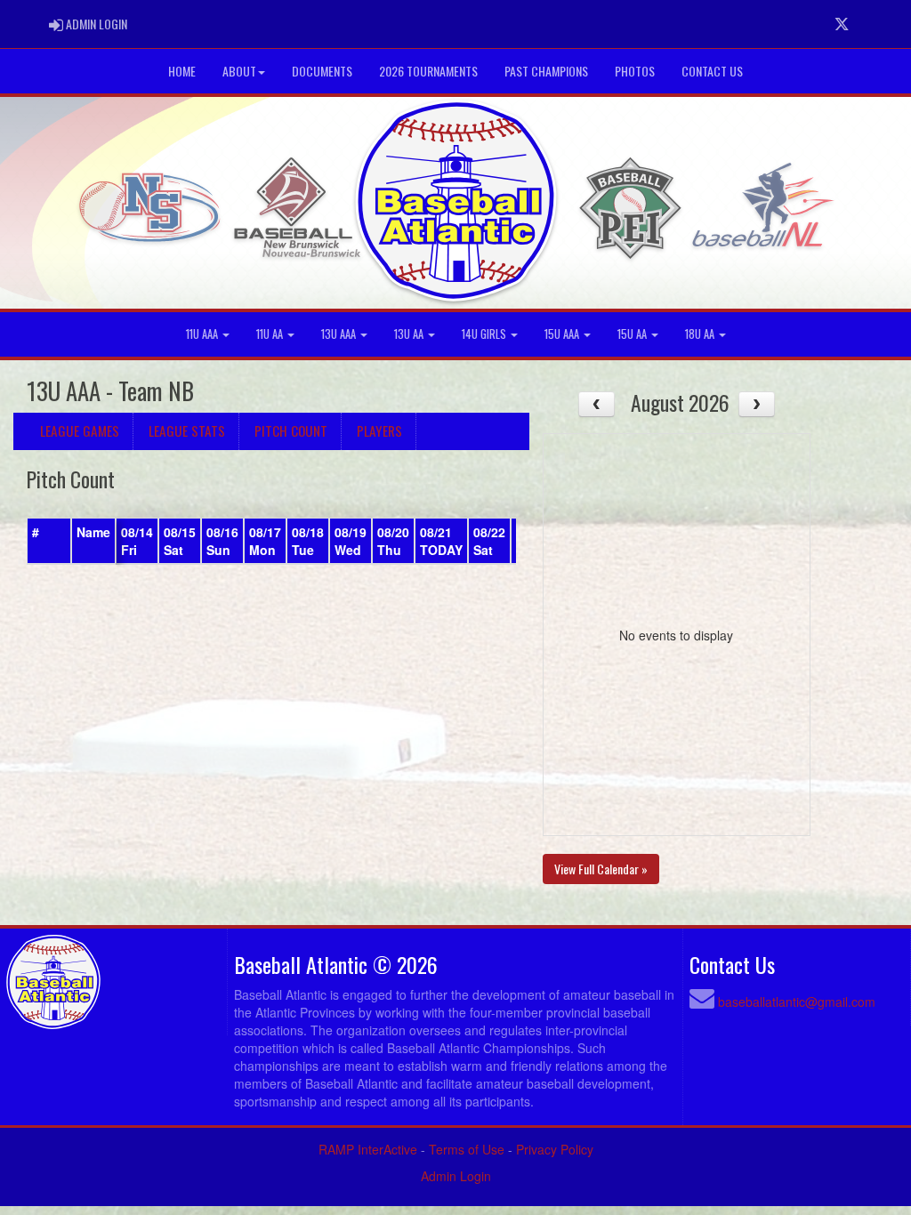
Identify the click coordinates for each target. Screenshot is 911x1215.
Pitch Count (290, 430)
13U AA (410, 334)
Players (379, 430)
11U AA (271, 334)
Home (182, 70)
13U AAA (340, 334)
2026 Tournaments (428, 70)
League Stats (187, 430)
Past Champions (546, 70)
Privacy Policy (554, 1149)
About (239, 70)
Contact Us (712, 70)
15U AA (633, 334)
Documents (322, 70)
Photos (635, 70)
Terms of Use (466, 1149)
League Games (79, 430)
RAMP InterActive (367, 1149)
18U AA (701, 334)
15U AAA (563, 334)
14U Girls (485, 334)
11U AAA (203, 334)
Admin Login (456, 1176)
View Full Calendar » (601, 868)
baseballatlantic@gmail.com (796, 1001)
